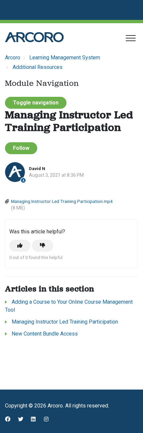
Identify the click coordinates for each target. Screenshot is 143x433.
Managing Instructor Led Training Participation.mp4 (62, 201)
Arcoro (12, 57)
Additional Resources (38, 67)
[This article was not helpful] (42, 246)
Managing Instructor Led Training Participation (65, 322)
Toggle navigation (36, 102)
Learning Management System (64, 57)
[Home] (34, 37)
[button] (130, 38)
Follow (21, 148)
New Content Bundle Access (45, 334)
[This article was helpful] (20, 246)
